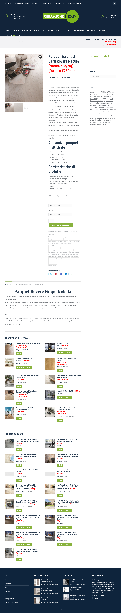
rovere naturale (68, 263)
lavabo (96, 101)
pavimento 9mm (109, 107)
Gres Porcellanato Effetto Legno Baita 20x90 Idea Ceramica (67, 441)
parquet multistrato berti (54, 254)
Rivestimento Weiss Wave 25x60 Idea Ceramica (28, 471)
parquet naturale (74, 254)
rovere (61, 263)
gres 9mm (93, 94)
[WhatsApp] (71, 274)
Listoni (56, 231)
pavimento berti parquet (65, 258)
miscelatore (95, 103)
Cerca (114, 76)
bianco (97, 92)
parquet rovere (52, 256)
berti (53, 237)
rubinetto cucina (94, 124)
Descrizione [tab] (8, 284)
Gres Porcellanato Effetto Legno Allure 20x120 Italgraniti (26, 393)
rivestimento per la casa (98, 122)
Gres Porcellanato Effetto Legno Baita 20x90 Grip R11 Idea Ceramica (27, 441)
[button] (40, 57)
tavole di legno (52, 265)
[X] (50, 274)
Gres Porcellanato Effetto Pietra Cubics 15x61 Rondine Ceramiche (67, 456)
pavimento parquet (64, 260)
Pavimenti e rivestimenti (69, 231)
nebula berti (59, 241)
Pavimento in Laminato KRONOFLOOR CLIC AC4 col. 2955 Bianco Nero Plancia (68, 535)
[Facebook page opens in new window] (114, 3)
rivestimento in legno (75, 260)
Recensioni (8, 583)
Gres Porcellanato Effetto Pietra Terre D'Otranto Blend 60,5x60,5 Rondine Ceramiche (26, 502)
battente (92, 92)
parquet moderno (64, 252)
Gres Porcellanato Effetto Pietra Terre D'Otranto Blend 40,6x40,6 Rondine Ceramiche (26, 487)
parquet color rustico (54, 243)
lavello (100, 101)
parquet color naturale (74, 241)
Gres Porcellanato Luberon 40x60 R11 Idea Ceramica (28, 377)
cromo (112, 92)
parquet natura (65, 254)
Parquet (60, 231)
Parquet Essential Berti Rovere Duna (28, 345)
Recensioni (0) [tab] (39, 284)
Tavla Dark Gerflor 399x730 (63, 344)
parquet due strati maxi (65, 243)
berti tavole (67, 239)
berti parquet (58, 237)
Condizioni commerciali (11, 602)
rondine (110, 122)
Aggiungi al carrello (61, 225)
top (105, 124)
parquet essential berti (54, 247)
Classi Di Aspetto (53, 211)
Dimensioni (51, 202)
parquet (65, 241)
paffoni (94, 107)
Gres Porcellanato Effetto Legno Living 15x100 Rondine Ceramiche (27, 551)
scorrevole (101, 124)
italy (112, 99)
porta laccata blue (101, 111)
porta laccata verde (101, 113)
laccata (92, 101)
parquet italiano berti (54, 252)
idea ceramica (103, 99)
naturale (103, 105)
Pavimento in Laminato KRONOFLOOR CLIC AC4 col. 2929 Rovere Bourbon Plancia (28, 518)
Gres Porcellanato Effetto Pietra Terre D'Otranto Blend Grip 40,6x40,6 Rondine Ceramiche (68, 502)
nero (107, 105)
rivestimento (101, 118)
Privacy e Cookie (9, 599)
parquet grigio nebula (54, 250)
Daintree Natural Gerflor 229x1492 (24, 359)
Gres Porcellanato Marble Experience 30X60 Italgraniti (69, 377)
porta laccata (93, 111)
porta (104, 109)
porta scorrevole (94, 116)
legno (78, 239)
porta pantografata (110, 113)
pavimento (101, 107)
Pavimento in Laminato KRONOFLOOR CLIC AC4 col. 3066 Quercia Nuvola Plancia (28, 535)
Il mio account (9, 595)
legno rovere (52, 241)
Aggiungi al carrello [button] (64, 352)
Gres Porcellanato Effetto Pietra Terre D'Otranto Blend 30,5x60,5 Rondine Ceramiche (67, 487)
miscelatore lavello (95, 105)
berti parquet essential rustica (56, 239)
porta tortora (102, 116)
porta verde (93, 118)
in (110, 99)
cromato (105, 92)
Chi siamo (7, 580)
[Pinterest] (56, 274)
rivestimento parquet (54, 263)
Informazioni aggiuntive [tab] (23, 284)
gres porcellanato (104, 94)
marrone (111, 101)
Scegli (19, 354)
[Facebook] (61, 274)
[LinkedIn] (66, 274)
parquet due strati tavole (55, 245)
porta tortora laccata (110, 116)
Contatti (7, 591)
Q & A (6, 587)
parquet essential (66, 245)
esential (73, 239)
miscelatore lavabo (106, 103)
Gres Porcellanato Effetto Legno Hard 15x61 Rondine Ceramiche (26, 456)
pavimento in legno (53, 260)
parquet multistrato (74, 252)
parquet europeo (65, 247)
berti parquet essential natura (70, 237)
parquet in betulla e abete (67, 250)
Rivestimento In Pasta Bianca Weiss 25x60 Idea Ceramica (68, 471)
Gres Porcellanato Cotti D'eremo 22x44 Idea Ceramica (26, 409)
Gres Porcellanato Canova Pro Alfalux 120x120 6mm (66, 410)
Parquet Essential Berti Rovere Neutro (67, 361)
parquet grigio (74, 247)
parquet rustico (74, 256)
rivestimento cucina (103, 120)
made (107, 101)
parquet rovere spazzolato (64, 256)
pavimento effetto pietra (96, 109)
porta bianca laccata (111, 109)
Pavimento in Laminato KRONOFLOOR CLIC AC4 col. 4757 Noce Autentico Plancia (68, 518)
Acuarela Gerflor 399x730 (68, 391)
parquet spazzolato (53, 258)
